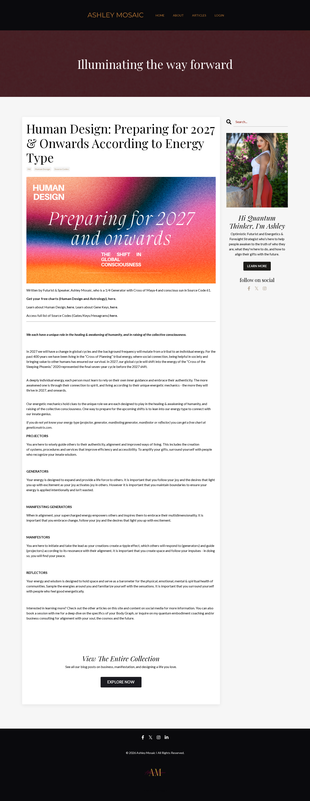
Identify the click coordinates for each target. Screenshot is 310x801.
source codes (62, 169)
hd (29, 169)
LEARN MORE (257, 266)
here (111, 299)
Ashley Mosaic (81, 290)
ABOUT (178, 15)
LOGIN (219, 15)
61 (208, 290)
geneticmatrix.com (39, 427)
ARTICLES (199, 15)
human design (42, 169)
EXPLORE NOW (121, 682)
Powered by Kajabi (155, 790)
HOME (160, 15)
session (42, 613)
